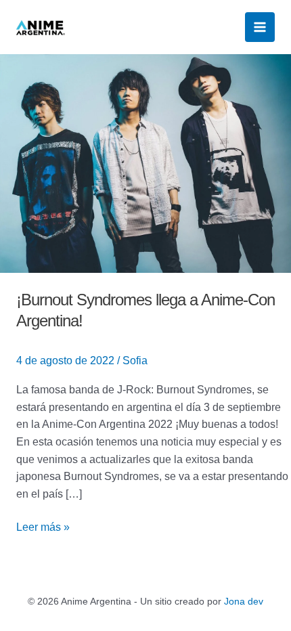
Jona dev (243, 601)
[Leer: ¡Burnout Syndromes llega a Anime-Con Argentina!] (145, 162)
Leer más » (43, 526)
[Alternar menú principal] (260, 27)
